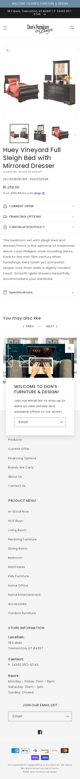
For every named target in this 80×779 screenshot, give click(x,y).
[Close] (69, 348)
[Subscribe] (61, 422)
